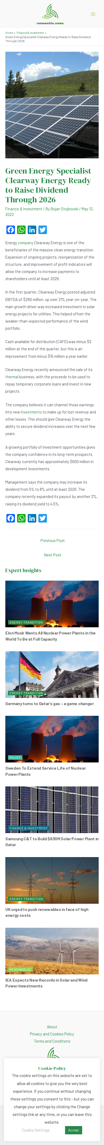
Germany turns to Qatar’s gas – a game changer (49, 703)
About (52, 1026)
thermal (11, 376)
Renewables (20, 969)
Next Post (52, 554)
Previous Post (53, 540)
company (25, 242)
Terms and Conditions (52, 1041)
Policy (15, 757)
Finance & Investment (23, 208)
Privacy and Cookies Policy (52, 1033)
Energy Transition (26, 622)
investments (31, 411)
